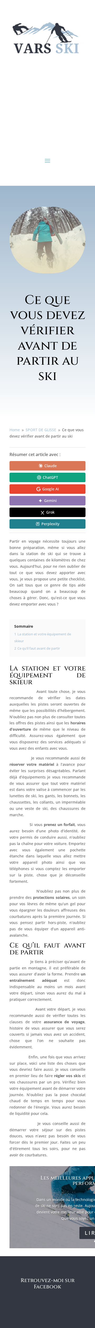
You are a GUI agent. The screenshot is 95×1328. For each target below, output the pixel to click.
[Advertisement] (47, 105)
